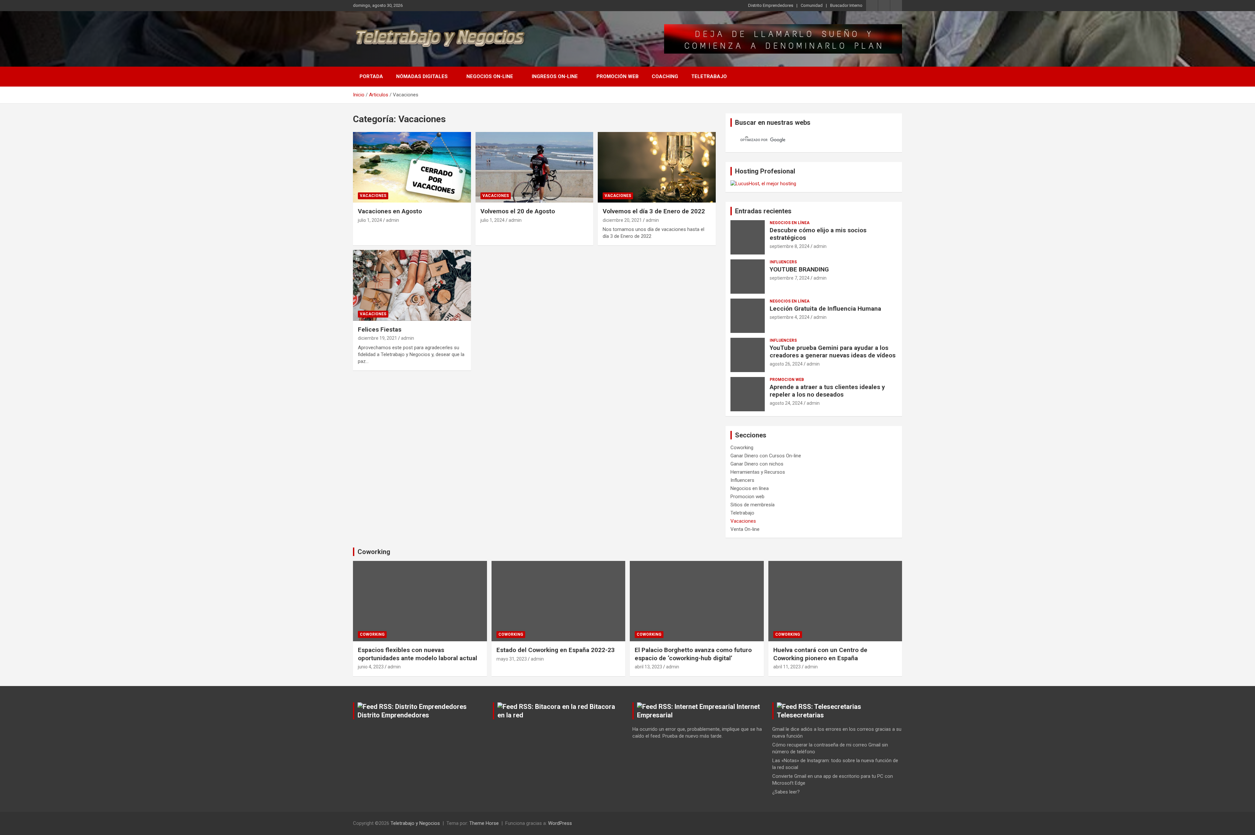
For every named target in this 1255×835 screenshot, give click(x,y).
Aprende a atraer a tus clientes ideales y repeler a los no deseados (827, 390)
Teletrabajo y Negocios (415, 823)
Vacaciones (373, 195)
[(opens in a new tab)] (412, 167)
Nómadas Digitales (422, 76)
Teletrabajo (709, 76)
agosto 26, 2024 (786, 364)
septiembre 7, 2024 (790, 278)
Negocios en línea (790, 223)
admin (392, 220)
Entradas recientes (763, 211)
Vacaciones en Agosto (390, 211)
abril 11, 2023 (787, 666)
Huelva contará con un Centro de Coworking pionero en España (820, 654)
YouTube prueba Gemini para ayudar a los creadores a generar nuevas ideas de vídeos (832, 351)
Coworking (741, 447)
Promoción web (617, 76)
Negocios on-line (489, 76)
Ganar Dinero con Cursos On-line (765, 456)
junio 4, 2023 (371, 666)
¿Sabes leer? (786, 792)
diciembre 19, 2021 (377, 338)
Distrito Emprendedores (770, 5)
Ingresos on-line (555, 76)
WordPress (560, 823)
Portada (371, 76)
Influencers (783, 262)
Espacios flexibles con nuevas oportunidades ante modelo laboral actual (417, 654)
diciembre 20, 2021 (622, 220)
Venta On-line (745, 529)
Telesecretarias (800, 715)
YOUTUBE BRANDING (799, 269)
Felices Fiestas (379, 329)
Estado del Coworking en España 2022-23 (555, 650)
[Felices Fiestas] (412, 285)
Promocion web (787, 379)
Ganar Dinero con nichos (756, 464)
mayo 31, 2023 (511, 659)
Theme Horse (484, 823)
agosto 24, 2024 (786, 403)
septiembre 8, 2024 (790, 246)
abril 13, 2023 (648, 666)
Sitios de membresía (752, 505)
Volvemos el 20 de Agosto (517, 211)
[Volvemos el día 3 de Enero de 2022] (656, 167)
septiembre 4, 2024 (790, 317)
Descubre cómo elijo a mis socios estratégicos (818, 233)
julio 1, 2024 (370, 220)
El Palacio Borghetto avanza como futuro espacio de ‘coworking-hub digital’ (693, 654)
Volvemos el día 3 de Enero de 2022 (654, 211)
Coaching (665, 76)
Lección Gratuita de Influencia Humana (825, 308)
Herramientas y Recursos (757, 472)
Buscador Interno (846, 5)
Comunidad (812, 5)
